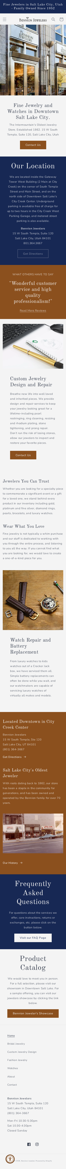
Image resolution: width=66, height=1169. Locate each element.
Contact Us (33, 145)
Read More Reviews (33, 310)
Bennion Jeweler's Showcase (33, 1013)
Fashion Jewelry (17, 1060)
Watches (12, 1068)
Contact (12, 1084)
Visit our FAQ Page (33, 938)
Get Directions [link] (33, 254)
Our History (10, 863)
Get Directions (12, 757)
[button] (5, 19)
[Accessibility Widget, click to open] (10, 1159)
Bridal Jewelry (16, 1043)
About (11, 1076)
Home (11, 1035)
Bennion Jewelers (28, 1161)
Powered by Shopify (44, 1161)
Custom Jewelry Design (22, 1052)
